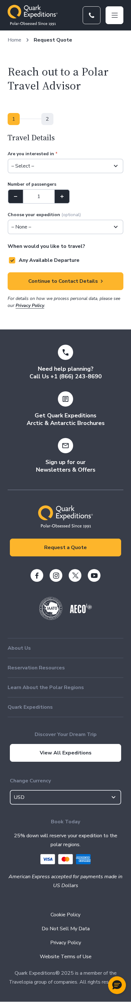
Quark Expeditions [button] (30, 707)
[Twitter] (75, 575)
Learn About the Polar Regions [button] (46, 687)
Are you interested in (33, 154)
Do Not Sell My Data (66, 928)
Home (14, 39)
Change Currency (30, 780)
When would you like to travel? (46, 246)
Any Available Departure (49, 260)
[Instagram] (56, 575)
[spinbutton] (39, 196)
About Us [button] (19, 648)
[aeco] (81, 611)
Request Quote (53, 39)
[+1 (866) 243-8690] (91, 15)
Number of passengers (32, 184)
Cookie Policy (65, 914)
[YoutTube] (94, 575)
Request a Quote (65, 547)
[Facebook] (37, 575)
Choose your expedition (44, 215)
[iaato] (50, 618)
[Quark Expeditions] (33, 15)
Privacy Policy (30, 305)
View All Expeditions (66, 752)
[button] (117, 985)
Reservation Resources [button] (36, 667)
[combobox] (65, 797)
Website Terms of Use (66, 956)
